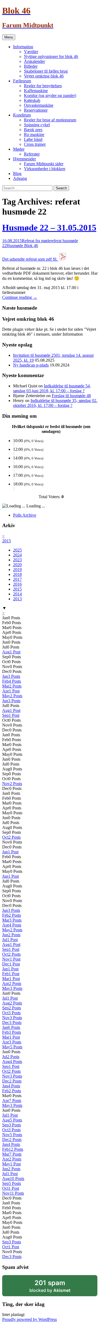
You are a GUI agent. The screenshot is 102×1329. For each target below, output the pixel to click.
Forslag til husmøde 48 (71, 395)
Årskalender (34, 61)
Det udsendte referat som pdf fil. (30, 259)
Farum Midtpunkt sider (43, 163)
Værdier (31, 51)
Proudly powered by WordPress (29, 1319)
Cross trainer (35, 144)
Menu (8, 37)
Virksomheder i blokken (44, 168)
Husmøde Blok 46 (22, 245)
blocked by (49, 1286)
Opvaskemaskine (38, 105)
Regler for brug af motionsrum (50, 120)
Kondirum (22, 115)
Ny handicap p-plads (31, 365)
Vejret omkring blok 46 (44, 76)
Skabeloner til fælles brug (46, 71)
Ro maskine (34, 134)
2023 (17, 559)
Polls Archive (24, 515)
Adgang (20, 178)
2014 (17, 594)
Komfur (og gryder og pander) (50, 95)
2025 (17, 550)
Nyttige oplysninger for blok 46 (51, 56)
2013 (17, 599)
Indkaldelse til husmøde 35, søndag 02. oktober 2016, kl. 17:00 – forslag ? (55, 403)
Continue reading (19, 297)
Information (23, 46)
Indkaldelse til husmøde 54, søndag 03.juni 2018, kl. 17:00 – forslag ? (52, 388)
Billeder (31, 66)
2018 (17, 574)
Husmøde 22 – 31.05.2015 (49, 227)
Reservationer (36, 110)
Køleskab (32, 100)
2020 (17, 564)
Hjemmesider (24, 159)
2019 (17, 569)
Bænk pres (33, 129)
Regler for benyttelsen (43, 85)
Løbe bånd (33, 139)
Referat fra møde (36, 240)
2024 (17, 555)
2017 (17, 579)
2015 (6, 541)
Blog (17, 173)
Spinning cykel (37, 124)
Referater (32, 154)
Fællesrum (22, 81)
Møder (18, 149)
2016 (17, 584)
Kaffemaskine (36, 90)
